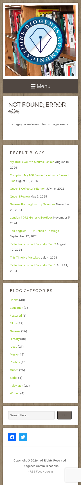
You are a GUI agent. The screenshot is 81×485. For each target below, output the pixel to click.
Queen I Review (20, 196)
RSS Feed (36, 471)
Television (16, 385)
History (15, 339)
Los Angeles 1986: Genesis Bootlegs (34, 231)
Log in (49, 471)
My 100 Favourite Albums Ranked (32, 162)
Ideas (13, 346)
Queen (14, 370)
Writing (15, 393)
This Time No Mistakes (25, 257)
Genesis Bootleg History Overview (32, 204)
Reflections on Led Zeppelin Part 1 (33, 265)
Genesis (15, 331)
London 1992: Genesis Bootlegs (31, 217)
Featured (16, 315)
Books (14, 300)
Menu (44, 86)
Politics (15, 362)
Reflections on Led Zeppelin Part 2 (33, 244)
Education (16, 307)
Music (14, 354)
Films (13, 323)
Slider (14, 377)
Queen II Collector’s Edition (27, 188)
